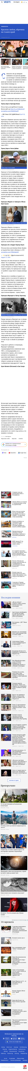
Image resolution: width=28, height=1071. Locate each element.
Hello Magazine (8, 436)
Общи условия (20, 1058)
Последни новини (10, 597)
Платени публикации (15, 1060)
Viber (5, 452)
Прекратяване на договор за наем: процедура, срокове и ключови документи (18, 533)
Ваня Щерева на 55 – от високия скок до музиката (19, 982)
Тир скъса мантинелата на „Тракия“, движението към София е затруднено (19, 1022)
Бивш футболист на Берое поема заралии (18, 1000)
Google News (23, 452)
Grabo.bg (3, 1053)
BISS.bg (6, 1051)
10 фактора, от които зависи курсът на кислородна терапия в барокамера (12, 850)
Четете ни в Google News (15, 1041)
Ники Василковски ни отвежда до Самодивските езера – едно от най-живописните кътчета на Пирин (19, 960)
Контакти (25, 1060)
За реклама (12, 1058)
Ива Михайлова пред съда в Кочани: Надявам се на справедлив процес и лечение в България (18, 663)
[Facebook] (14, 1062)
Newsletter (13, 452)
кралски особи (6, 438)
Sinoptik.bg (21, 1051)
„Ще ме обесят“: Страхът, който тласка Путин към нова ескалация (19, 604)
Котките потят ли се (18, 938)
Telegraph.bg (24, 1053)
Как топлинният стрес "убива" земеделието (19, 948)
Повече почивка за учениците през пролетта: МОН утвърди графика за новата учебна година (19, 524)
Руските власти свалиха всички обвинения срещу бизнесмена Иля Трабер (19, 717)
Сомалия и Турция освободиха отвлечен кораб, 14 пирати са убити (18, 584)
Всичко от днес (14, 780)
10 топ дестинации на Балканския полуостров (11, 805)
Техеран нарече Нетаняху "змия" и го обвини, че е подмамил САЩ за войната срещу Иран (19, 686)
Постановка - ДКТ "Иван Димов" (19, 622)
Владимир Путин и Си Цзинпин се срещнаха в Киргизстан (19, 652)
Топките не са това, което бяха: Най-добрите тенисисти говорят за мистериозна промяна (19, 674)
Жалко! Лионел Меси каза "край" (18, 991)
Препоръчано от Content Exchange (19, 920)
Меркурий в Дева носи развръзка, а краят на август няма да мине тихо (13, 872)
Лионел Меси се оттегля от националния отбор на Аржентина (19, 503)
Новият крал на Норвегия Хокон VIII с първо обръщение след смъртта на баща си (19, 574)
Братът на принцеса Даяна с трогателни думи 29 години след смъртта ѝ (18, 697)
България (14, 645)
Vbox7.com (9, 1047)
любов (21, 438)
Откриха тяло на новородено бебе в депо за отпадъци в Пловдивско (19, 1012)
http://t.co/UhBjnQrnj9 (17, 109)
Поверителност (4, 1060)
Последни (16, 2)
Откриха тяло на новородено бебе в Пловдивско (17, 493)
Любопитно (4, 26)
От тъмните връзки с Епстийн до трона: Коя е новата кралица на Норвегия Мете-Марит (19, 553)
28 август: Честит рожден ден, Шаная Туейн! (12, 914)
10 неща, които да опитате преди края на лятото (13, 826)
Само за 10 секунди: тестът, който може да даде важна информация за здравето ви (19, 972)
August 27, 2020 (5, 257)
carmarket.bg (14, 545)
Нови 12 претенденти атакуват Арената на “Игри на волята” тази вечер (19, 707)
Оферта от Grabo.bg (16, 625)
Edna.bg (17, 1053)
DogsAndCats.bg (13, 1049)
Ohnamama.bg (13, 1051)
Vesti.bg (7, 2)
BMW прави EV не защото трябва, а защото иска (17, 542)
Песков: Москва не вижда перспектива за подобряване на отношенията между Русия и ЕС (19, 563)
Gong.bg (16, 1047)
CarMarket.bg (22, 1049)
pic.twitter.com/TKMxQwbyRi (10, 252)
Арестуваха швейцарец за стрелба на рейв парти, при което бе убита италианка (19, 614)
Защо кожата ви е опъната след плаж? (12, 893)
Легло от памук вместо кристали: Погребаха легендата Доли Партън (19, 771)
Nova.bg (5, 1049)
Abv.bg (3, 1047)
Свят (13, 608)
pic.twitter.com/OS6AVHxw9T (10, 111)
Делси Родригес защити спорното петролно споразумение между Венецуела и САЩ (19, 727)
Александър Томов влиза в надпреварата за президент (19, 643)
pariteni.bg (14, 537)
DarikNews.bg (23, 1047)
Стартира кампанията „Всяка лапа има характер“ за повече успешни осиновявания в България (19, 929)
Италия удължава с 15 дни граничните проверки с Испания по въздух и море (19, 752)
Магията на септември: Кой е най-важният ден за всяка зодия (19, 633)
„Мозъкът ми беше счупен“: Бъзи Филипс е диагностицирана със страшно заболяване (19, 762)
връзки (14, 438)
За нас (5, 1058)
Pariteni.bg (10, 1053)
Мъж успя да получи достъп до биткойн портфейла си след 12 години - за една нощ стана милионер (18, 514)
